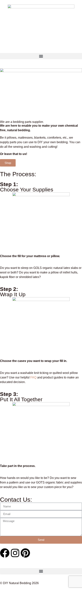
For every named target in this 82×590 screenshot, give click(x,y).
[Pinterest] (25, 553)
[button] (41, 56)
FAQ (33, 377)
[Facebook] (5, 553)
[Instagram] (15, 553)
